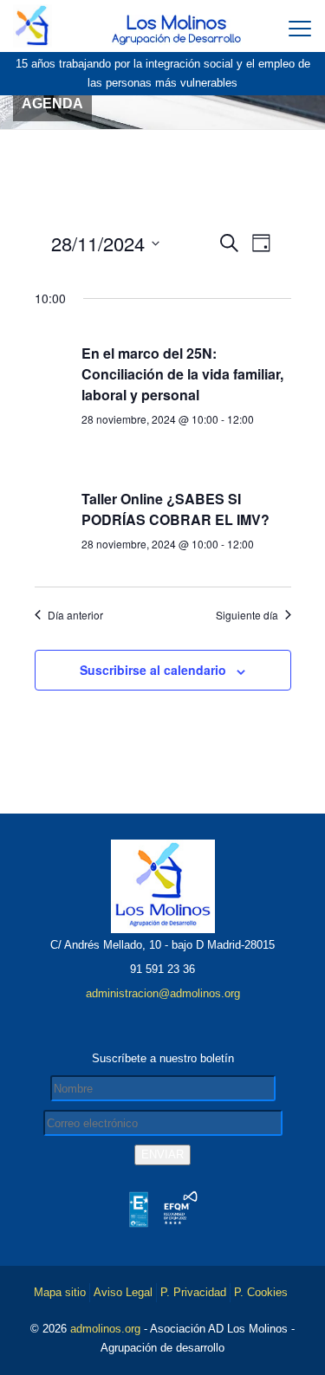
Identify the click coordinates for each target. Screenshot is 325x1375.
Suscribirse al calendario (153, 669)
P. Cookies (261, 1292)
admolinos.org (105, 1328)
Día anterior (75, 615)
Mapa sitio (60, 1292)
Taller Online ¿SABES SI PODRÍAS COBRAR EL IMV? (175, 509)
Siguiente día (247, 615)
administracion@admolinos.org (163, 993)
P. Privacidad (193, 1292)
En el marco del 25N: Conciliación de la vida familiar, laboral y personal (182, 374)
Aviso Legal (123, 1292)
